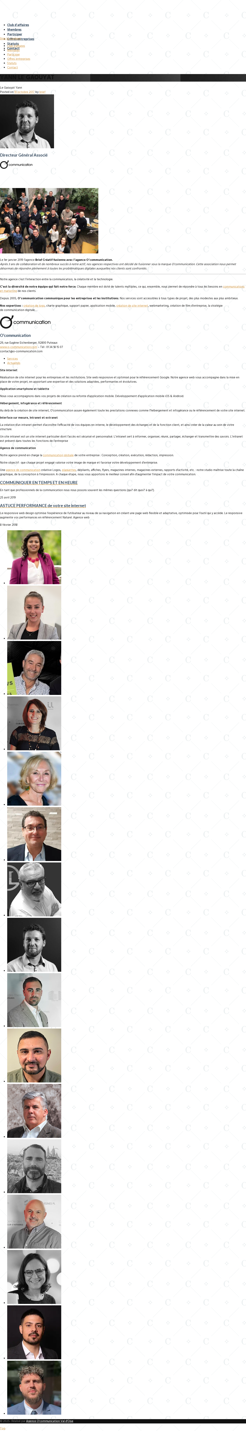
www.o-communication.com (18, 347)
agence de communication (23, 470)
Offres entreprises (20, 39)
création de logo (34, 305)
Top (2, 1428)
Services (12, 358)
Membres (14, 30)
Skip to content (10, 38)
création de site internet (132, 305)
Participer (14, 34)
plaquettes (69, 470)
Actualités (13, 363)
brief (42, 92)
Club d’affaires (18, 25)
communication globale (58, 455)
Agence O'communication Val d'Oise (49, 1421)
